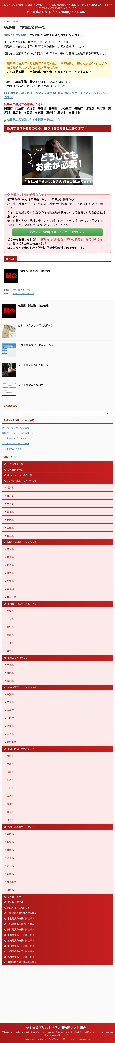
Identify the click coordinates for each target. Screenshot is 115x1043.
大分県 (10, 865)
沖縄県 (10, 889)
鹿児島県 (11, 881)
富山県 (10, 635)
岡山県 (10, 772)
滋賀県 (10, 694)
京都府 (10, 710)
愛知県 (10, 680)
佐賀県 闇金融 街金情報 (33, 305)
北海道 (10, 487)
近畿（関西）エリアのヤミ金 (22, 687)
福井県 (10, 651)
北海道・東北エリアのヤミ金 (22, 480)
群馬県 (10, 565)
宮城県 (10, 511)
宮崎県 (10, 873)
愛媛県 (10, 812)
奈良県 (10, 734)
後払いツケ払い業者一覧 (19, 475)
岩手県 (10, 503)
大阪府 (10, 718)
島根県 (10, 764)
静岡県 (10, 672)
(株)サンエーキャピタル (23, 293)
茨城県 (10, 549)
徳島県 (10, 796)
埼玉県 (10, 573)
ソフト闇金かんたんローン (33, 365)
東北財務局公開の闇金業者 (20, 918)
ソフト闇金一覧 (15, 464)
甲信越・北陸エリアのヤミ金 (22, 604)
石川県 (10, 643)
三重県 (10, 702)
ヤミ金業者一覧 (15, 469)
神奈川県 (11, 597)
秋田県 (10, 519)
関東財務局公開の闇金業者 (20, 929)
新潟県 (10, 610)
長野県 (10, 627)
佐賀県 (10, 841)
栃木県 (10, 557)
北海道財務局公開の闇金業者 (22, 913)
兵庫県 (10, 726)
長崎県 (10, 849)
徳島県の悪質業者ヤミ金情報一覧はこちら (33, 119)
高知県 (10, 820)
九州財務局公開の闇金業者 (20, 956)
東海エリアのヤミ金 (17, 657)
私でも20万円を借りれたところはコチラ (56, 232)
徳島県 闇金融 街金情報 (35, 270)
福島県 (10, 535)
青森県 (10, 495)
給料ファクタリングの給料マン (36, 325)
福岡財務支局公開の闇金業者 (22, 962)
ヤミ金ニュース (15, 896)
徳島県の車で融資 (15, 35)
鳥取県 (10, 756)
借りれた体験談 (15, 902)
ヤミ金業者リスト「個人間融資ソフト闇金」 (57, 12)
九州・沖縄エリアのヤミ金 (20, 826)
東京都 (10, 589)
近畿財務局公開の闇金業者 (20, 940)
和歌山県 (11, 742)
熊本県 (10, 857)
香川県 (10, 804)
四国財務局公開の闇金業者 (20, 951)
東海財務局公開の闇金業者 (20, 934)
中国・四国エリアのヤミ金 (20, 749)
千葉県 (10, 581)
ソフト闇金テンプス (21, 290)
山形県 (10, 527)
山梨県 (10, 619)
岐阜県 (10, 664)
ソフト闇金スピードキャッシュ (36, 345)
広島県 (10, 780)
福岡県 (10, 833)
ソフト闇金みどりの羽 (30, 384)
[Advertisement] (23, 992)
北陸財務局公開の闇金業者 (20, 924)
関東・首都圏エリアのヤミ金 (22, 542)
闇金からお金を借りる (18, 907)
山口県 (10, 788)
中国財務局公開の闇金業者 (20, 945)
